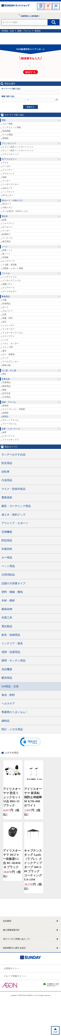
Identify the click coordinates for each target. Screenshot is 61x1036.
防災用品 (6, 463)
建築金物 (6, 609)
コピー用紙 (7, 123)
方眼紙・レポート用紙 (12, 268)
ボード (5, 307)
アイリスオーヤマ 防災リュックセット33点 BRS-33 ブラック (12, 797)
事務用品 (5, 296)
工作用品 (6, 397)
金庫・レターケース (10, 429)
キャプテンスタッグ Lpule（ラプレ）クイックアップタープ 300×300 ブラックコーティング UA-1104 (33, 865)
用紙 (3, 120)
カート (48, 8)
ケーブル (6, 166)
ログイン (40, 8)
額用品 (38, 31)
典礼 (4, 374)
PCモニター (7, 195)
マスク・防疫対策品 (13, 488)
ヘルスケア (8, 703)
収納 (4, 177)
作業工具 (6, 617)
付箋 (4, 300)
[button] (30, 742)
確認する (30, 72)
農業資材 (6, 497)
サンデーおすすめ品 (13, 454)
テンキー (6, 181)
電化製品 (6, 626)
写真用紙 (6, 131)
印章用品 (6, 303)
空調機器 (6, 531)
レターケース (8, 436)
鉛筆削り (6, 234)
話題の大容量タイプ (13, 583)
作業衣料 (6, 549)
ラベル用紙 (7, 134)
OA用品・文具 (7, 31)
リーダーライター (10, 184)
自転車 (5, 471)
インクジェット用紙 (11, 127)
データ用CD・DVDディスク (15, 211)
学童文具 (5, 379)
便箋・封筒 (7, 318)
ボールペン (7, 227)
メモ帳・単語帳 (9, 264)
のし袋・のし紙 (8, 370)
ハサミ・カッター (10, 343)
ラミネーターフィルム (12, 332)
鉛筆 (4, 220)
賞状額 (5, 405)
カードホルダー (9, 291)
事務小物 (6, 365)
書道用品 (6, 386)
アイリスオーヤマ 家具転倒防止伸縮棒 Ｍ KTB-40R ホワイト (33, 797)
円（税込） (11, 812)
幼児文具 (6, 393)
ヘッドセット (8, 192)
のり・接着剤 (8, 354)
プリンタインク (8, 143)
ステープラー (8, 336)
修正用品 (6, 241)
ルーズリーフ (8, 261)
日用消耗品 (8, 574)
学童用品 (6, 382)
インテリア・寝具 (12, 643)
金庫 (4, 432)
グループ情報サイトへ (15, 976)
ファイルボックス (10, 439)
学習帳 (5, 257)
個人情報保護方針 (11, 930)
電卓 (4, 351)
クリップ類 (7, 347)
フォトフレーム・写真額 (13, 409)
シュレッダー (8, 325)
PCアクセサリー (9, 159)
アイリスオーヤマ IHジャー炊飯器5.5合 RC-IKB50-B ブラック (12, 859)
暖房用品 (6, 677)
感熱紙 (5, 138)
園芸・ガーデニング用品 (16, 506)
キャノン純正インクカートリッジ (17, 150)
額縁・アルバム (24, 31)
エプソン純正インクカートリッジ (17, 147)
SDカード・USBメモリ (12, 200)
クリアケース (8, 287)
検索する (30, 107)
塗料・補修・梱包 (12, 591)
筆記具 (4, 216)
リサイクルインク (10, 154)
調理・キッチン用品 (13, 660)
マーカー (6, 230)
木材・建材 (8, 600)
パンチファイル (9, 277)
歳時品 (5, 720)
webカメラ (7, 188)
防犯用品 (6, 540)
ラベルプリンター (10, 361)
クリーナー (7, 170)
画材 (4, 390)
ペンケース (7, 238)
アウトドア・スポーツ (14, 523)
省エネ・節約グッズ (13, 514)
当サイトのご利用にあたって (16, 939)
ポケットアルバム (10, 420)
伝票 (4, 314)
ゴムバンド (7, 311)
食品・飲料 (8, 694)
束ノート (6, 254)
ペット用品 (8, 566)
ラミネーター (8, 329)
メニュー (56, 8)
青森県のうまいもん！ (14, 712)
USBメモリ (7, 207)
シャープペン (8, 223)
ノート (4, 246)
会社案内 (7, 921)
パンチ (5, 340)
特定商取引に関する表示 (14, 948)
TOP (55, 1032)
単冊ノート (7, 250)
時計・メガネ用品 (12, 729)
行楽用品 (6, 480)
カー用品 (6, 557)
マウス (5, 162)
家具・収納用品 (10, 634)
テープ (5, 358)
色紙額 (5, 413)
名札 (4, 322)
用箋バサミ (7, 284)
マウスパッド (8, 173)
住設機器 (6, 669)
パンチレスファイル (11, 280)
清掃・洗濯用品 (10, 652)
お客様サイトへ (11, 968)
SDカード (6, 204)
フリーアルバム (9, 424)
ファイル (5, 273)
